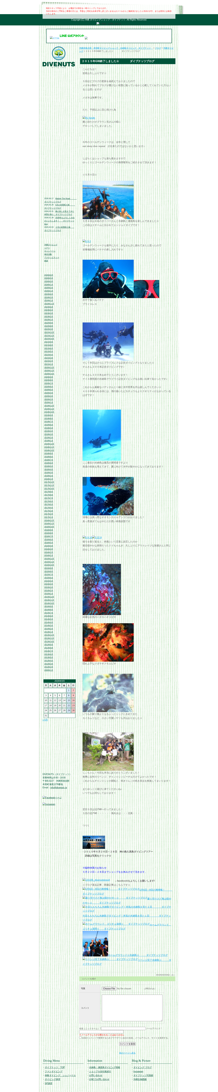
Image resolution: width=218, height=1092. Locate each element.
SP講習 (48, 1083)
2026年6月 (48, 275)
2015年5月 (48, 581)
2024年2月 (48, 297)
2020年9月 (48, 377)
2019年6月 (48, 425)
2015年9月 (48, 568)
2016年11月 (49, 523)
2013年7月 (48, 651)
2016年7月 (48, 536)
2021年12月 (49, 332)
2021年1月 (48, 364)
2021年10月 (49, 339)
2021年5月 (48, 351)
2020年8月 (48, 380)
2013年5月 (48, 657)
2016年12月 (49, 520)
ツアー (47, 248)
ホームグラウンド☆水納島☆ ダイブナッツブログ (138, 955)
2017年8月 (48, 495)
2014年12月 (49, 597)
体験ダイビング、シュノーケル (60, 94)
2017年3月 (48, 511)
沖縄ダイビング (50, 245)
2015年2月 (48, 590)
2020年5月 (48, 390)
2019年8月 (48, 418)
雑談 (46, 261)
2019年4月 (48, 431)
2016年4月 (48, 546)
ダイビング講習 (60, 101)
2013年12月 (49, 635)
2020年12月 (49, 367)
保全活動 (48, 254)
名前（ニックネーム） (89, 1028)
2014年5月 (48, 619)
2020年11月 (49, 371)
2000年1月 (48, 670)
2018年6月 (48, 463)
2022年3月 (48, 329)
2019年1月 (48, 441)
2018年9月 (48, 453)
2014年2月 (48, 629)
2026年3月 (48, 281)
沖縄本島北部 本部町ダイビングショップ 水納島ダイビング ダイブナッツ (116, 48)
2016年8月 (48, 533)
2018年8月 (48, 457)
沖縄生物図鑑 (60, 185)
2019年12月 (49, 406)
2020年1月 (48, 402)
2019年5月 (48, 428)
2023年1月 (48, 320)
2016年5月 (48, 543)
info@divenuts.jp (58, 787)
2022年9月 (48, 323)
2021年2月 (48, 361)
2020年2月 (48, 399)
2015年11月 (49, 562)
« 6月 (45, 720)
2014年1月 (48, 632)
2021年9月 (48, 342)
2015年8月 (48, 571)
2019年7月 (48, 421)
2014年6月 (48, 616)
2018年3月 (48, 472)
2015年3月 (48, 587)
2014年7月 (48, 613)
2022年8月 (48, 326)
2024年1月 (48, 300)
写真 (83, 988)
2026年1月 (48, 285)
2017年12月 (49, 482)
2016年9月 (48, 530)
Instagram (60, 170)
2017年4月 (48, 508)
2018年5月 (48, 466)
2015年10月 (49, 565)
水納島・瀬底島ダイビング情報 (60, 124)
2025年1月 (48, 291)
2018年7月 (48, 460)
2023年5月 (48, 310)
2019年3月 (48, 434)
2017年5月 (48, 504)
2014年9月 (48, 606)
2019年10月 (49, 412)
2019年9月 (48, 415)
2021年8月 (48, 345)
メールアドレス (153, 1028)
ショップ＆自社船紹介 (100, 1071)
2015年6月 (48, 578)
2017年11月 (49, 485)
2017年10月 (49, 489)
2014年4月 (48, 622)
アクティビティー (51, 257)
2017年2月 (48, 514)
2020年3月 (48, 396)
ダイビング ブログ (60, 163)
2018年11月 (49, 447)
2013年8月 (48, 648)
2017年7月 (48, 498)
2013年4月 (48, 661)
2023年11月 (49, 304)
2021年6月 (48, 348)
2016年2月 (48, 552)
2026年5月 (48, 278)
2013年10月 (49, 641)
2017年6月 (48, 501)
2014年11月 (49, 600)
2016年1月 (48, 555)
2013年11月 (49, 638)
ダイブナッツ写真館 (60, 177)
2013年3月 (48, 664)
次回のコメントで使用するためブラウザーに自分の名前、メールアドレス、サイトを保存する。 (126, 1038)
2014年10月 (49, 603)
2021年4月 (48, 355)
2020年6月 (48, 387)
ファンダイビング (60, 87)
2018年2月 (48, 476)
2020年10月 (49, 374)
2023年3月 (48, 313)
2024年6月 (48, 294)
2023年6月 (48, 307)
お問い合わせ (60, 139)
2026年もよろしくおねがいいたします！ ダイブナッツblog (59, 221)
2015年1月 (48, 594)
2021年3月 (48, 358)
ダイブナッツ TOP (60, 71)
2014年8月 (48, 610)
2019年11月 (49, 409)
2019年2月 (48, 438)
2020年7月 (48, 383)
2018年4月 (48, 469)
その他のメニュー (60, 108)
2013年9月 (48, 645)
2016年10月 (49, 527)
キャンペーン (50, 251)
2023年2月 (48, 316)
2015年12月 (49, 559)
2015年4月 (48, 584)
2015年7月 (48, 574)
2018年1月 (48, 479)
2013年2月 (48, 667)
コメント (85, 1008)
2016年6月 (48, 539)
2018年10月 (49, 450)
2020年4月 (48, 393)
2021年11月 (49, 336)
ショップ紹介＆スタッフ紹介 (60, 132)
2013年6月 (48, 654)
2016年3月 (48, 549)
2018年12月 (49, 444)
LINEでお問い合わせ (60, 146)
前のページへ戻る (127, 1053)
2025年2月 (48, 288)
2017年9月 (48, 492)
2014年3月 (48, 625)
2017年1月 (48, 517)
